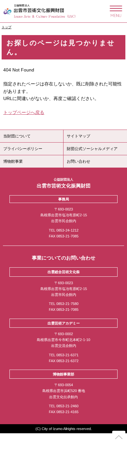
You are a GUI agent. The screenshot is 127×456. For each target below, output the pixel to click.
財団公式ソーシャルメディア (92, 148)
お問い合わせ (78, 161)
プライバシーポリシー (22, 148)
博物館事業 (13, 161)
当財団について (17, 136)
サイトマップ (78, 136)
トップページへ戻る (23, 112)
